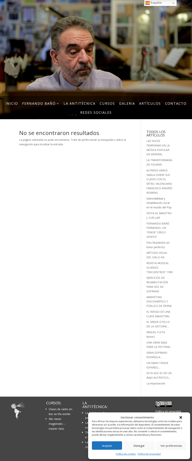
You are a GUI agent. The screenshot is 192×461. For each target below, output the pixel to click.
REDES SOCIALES (96, 113)
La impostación (155, 383)
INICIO (12, 104)
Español (156, 2)
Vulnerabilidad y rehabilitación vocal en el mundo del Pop (159, 203)
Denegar (139, 445)
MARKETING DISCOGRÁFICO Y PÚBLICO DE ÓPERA (159, 301)
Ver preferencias (171, 445)
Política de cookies (126, 454)
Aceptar (107, 445)
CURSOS (107, 104)
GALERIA (127, 104)
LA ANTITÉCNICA (79, 104)
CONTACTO (176, 104)
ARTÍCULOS (150, 104)
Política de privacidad (149, 454)
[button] (181, 417)
